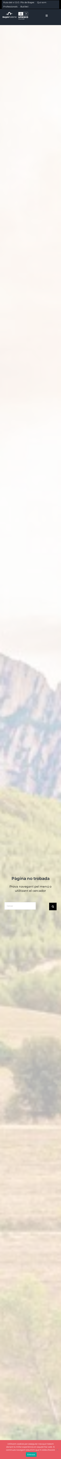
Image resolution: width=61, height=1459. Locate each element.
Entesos (31, 1454)
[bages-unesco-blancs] (15, 12)
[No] (57, 1449)
